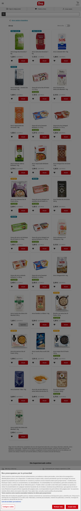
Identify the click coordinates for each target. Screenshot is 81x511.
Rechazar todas (58, 507)
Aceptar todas (72, 507)
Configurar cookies (8, 507)
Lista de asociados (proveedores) (11, 501)
